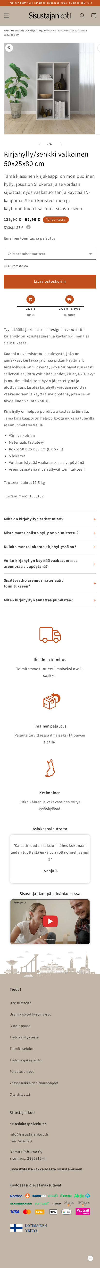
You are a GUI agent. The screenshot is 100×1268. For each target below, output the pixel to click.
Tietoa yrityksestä (24, 1037)
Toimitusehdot (21, 1048)
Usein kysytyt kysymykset (30, 1014)
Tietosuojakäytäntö (25, 1060)
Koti (6, 30)
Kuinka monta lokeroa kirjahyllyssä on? (40, 546)
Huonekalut (18, 30)
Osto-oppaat (20, 1025)
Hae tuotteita (20, 1002)
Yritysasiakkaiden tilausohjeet (34, 1083)
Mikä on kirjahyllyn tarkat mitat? (34, 519)
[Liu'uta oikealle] (61, 144)
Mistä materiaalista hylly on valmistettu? (41, 532)
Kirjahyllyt (43, 30)
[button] (6, 15)
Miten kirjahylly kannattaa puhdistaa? (38, 600)
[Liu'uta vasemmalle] (39, 144)
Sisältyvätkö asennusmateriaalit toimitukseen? (33, 583)
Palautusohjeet (22, 1071)
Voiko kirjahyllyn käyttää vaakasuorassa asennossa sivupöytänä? (41, 563)
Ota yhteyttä (20, 1094)
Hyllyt (31, 30)
